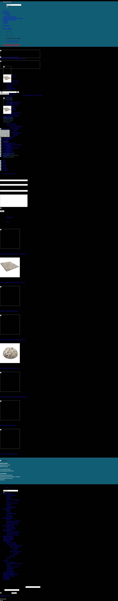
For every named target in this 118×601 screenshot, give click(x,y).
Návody (8, 15)
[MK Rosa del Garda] (5, 151)
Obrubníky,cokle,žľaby (12, 81)
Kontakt (5, 23)
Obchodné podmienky (9, 17)
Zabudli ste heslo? (5, 596)
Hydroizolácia (10, 571)
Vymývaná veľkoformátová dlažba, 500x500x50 (13, 396)
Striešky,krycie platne (12, 103)
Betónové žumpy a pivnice (10, 155)
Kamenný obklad (11, 528)
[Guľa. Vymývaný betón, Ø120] (10, 419)
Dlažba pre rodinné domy (13, 112)
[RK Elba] (2, 161)
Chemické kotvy (10, 143)
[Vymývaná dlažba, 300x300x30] (10, 448)
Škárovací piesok (11, 542)
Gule (7, 501)
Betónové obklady (8, 525)
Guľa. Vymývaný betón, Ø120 (8, 425)
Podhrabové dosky (11, 94)
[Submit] (3, 492)
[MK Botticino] (4, 139)
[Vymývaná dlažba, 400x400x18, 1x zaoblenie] (10, 248)
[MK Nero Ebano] (5, 148)
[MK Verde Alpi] (4, 156)
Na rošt (15, 131)
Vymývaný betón (10, 58)
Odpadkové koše (11, 88)
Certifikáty (6, 12)
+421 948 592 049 (5, 469)
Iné (7, 559)
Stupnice (8, 496)
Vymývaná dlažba (11, 76)
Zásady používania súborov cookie (13, 18)
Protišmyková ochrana (12, 566)
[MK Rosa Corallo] (4, 150)
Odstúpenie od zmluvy (9, 20)
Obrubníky (9, 516)
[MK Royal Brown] (5, 154)
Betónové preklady (8, 157)
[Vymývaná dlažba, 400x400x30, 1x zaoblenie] (7, 73)
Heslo (2, 590)
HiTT (6, 487)
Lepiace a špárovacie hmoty (14, 144)
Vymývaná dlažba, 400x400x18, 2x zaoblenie (12, 282)
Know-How (6, 13)
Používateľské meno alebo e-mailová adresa (12, 587)
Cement (8, 557)
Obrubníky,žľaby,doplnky (13, 102)
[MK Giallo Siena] (4, 142)
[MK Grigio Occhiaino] (6, 145)
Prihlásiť (14, 593)
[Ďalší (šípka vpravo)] (2, 600)
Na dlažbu (15, 129)
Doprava (5, 21)
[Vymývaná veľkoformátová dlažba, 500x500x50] (10, 391)
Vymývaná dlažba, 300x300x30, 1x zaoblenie (12, 339)
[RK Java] (2, 162)
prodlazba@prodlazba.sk (7, 471)
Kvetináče (9, 87)
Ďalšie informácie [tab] (8, 117)
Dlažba (8, 510)
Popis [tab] (4, 116)
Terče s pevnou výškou (16, 126)
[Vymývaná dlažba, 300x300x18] (10, 305)
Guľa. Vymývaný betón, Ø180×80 (9, 368)
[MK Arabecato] (5, 129)
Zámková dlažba (7, 530)
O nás (5, 10)
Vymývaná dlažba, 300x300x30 (8, 454)
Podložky (12, 137)
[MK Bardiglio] (5, 136)
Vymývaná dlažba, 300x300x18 (8, 311)
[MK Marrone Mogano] (6, 147)
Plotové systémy (8, 536)
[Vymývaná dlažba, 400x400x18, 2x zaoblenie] (7, 82)
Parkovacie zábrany (11, 84)
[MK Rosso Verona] (5, 153)
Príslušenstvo (7, 122)
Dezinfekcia (9, 150)
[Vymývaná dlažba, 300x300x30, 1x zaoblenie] (10, 334)
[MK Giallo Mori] (4, 141)
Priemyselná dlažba (11, 114)
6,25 (7, 221)
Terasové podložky (11, 125)
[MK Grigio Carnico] (5, 144)
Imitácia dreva (7, 90)
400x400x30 (9, 217)
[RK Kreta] (3, 167)
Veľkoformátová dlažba (12, 116)
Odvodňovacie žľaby (9, 573)
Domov (2, 58)
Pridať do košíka (4, 93)
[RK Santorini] (4, 170)
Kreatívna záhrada (8, 119)
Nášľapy (8, 498)
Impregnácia (9, 149)
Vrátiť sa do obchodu (12, 41)
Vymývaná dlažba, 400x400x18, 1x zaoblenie (12, 254)
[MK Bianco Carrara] (5, 138)
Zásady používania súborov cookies (10, 476)
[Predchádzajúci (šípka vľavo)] (0, 600)
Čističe (8, 565)
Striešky (8, 504)
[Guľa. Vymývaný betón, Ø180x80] (10, 362)
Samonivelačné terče (15, 132)
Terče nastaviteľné (15, 128)
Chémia (5, 560)
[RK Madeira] (3, 168)
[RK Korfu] (3, 164)
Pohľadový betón (8, 518)
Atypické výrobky (8, 539)
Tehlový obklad (10, 527)
